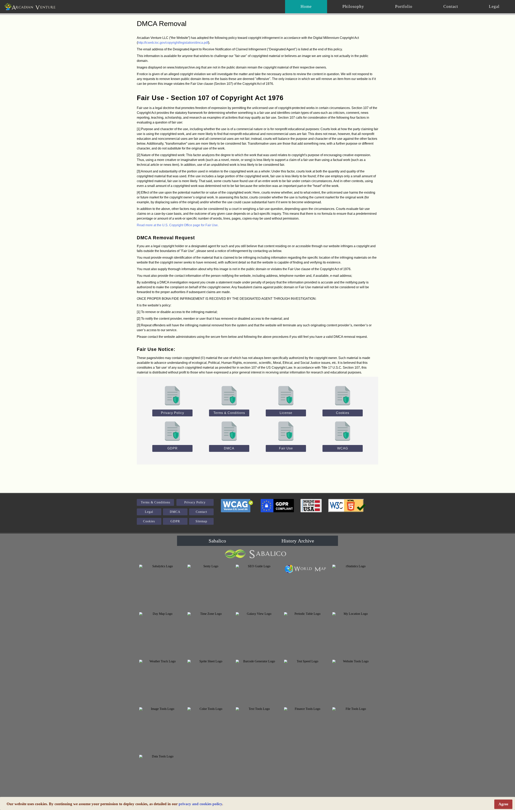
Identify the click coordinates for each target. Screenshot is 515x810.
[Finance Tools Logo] (306, 729)
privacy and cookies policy (200, 804)
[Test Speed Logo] (306, 681)
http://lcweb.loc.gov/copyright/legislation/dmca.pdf (173, 42)
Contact (450, 6)
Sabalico (217, 540)
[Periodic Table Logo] (306, 634)
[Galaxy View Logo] (257, 634)
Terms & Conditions (229, 413)
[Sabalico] (257, 554)
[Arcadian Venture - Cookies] (342, 395)
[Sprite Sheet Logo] (209, 681)
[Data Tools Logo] (161, 776)
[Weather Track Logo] (161, 681)
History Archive (297, 540)
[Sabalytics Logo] (161, 586)
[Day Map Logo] (161, 634)
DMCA (229, 448)
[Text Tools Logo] (257, 729)
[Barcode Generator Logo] (257, 681)
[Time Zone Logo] (209, 634)
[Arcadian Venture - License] (286, 395)
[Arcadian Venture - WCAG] (342, 431)
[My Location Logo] (354, 634)
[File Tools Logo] (354, 729)
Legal (494, 6)
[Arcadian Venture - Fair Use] (286, 431)
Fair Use (286, 448)
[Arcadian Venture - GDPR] (172, 431)
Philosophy (353, 6)
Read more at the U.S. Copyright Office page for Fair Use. (177, 225)
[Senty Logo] (209, 586)
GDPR (172, 448)
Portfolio (403, 6)
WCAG (342, 448)
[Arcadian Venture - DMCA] (229, 431)
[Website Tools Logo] (354, 681)
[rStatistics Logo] (354, 586)
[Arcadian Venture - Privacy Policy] (172, 395)
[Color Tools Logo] (209, 729)
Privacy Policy (172, 413)
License (286, 413)
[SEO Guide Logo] (257, 586)
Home (306, 6)
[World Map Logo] (306, 569)
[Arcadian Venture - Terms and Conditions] (229, 395)
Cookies (342, 413)
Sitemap (201, 521)
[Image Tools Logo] (161, 729)
